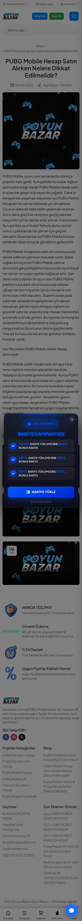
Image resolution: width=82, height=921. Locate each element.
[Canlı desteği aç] (71, 910)
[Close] (72, 419)
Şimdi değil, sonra (41, 501)
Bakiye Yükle (44, 492)
